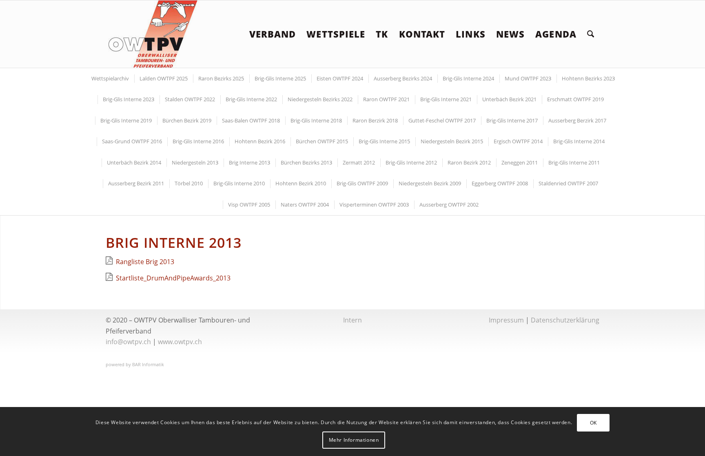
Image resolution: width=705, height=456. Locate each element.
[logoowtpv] (153, 34)
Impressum (506, 320)
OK (593, 422)
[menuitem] (273, 34)
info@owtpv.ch (128, 341)
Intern (352, 320)
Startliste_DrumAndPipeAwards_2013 (173, 278)
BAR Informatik (148, 364)
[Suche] (590, 34)
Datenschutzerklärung (565, 320)
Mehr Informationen (354, 439)
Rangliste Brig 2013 (145, 261)
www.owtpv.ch (180, 341)
